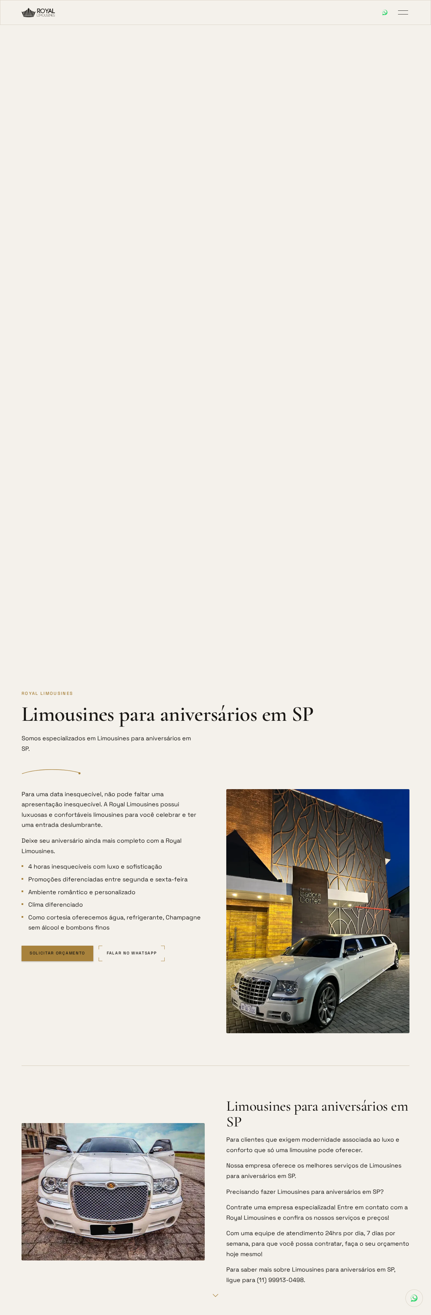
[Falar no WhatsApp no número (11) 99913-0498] (385, 12)
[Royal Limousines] (38, 12)
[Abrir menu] (402, 12)
